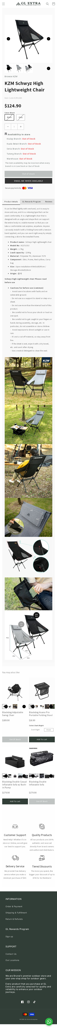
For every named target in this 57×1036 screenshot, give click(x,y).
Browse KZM (11, 76)
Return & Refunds (14, 919)
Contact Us (11, 954)
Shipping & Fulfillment (16, 912)
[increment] (21, 127)
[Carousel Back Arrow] (8, 38)
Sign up (9, 936)
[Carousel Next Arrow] (48, 38)
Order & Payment (14, 906)
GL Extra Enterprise (31, 1019)
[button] (3, 4)
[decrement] (8, 127)
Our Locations (12, 960)
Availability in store (19, 134)
